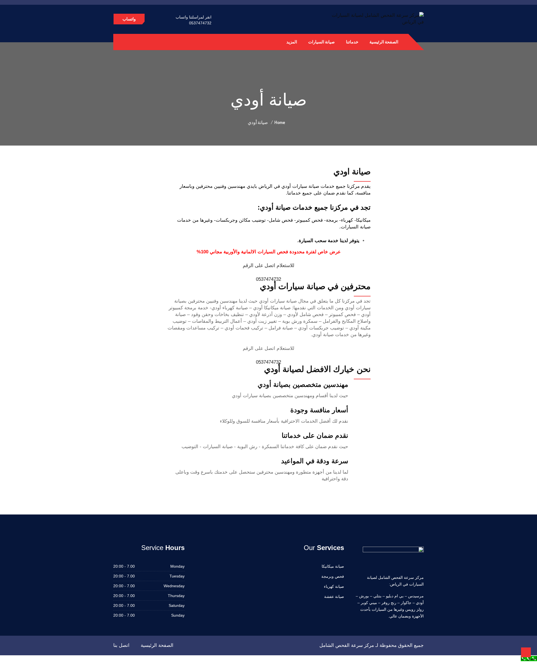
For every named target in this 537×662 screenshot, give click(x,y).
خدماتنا (352, 42)
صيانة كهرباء (334, 586)
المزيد (291, 42)
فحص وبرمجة (332, 576)
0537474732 (200, 23)
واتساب (129, 19)
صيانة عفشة (334, 596)
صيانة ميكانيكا (333, 566)
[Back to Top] (526, 652)
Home (279, 122)
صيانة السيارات (321, 42)
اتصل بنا (121, 645)
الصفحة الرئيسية (383, 42)
